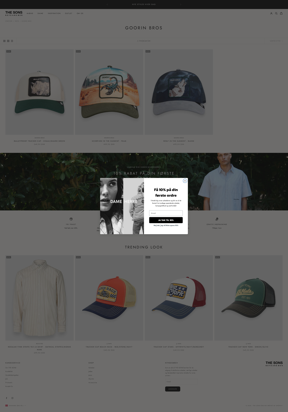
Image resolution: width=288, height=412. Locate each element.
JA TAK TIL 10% (166, 220)
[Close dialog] (185, 181)
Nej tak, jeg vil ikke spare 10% (166, 225)
